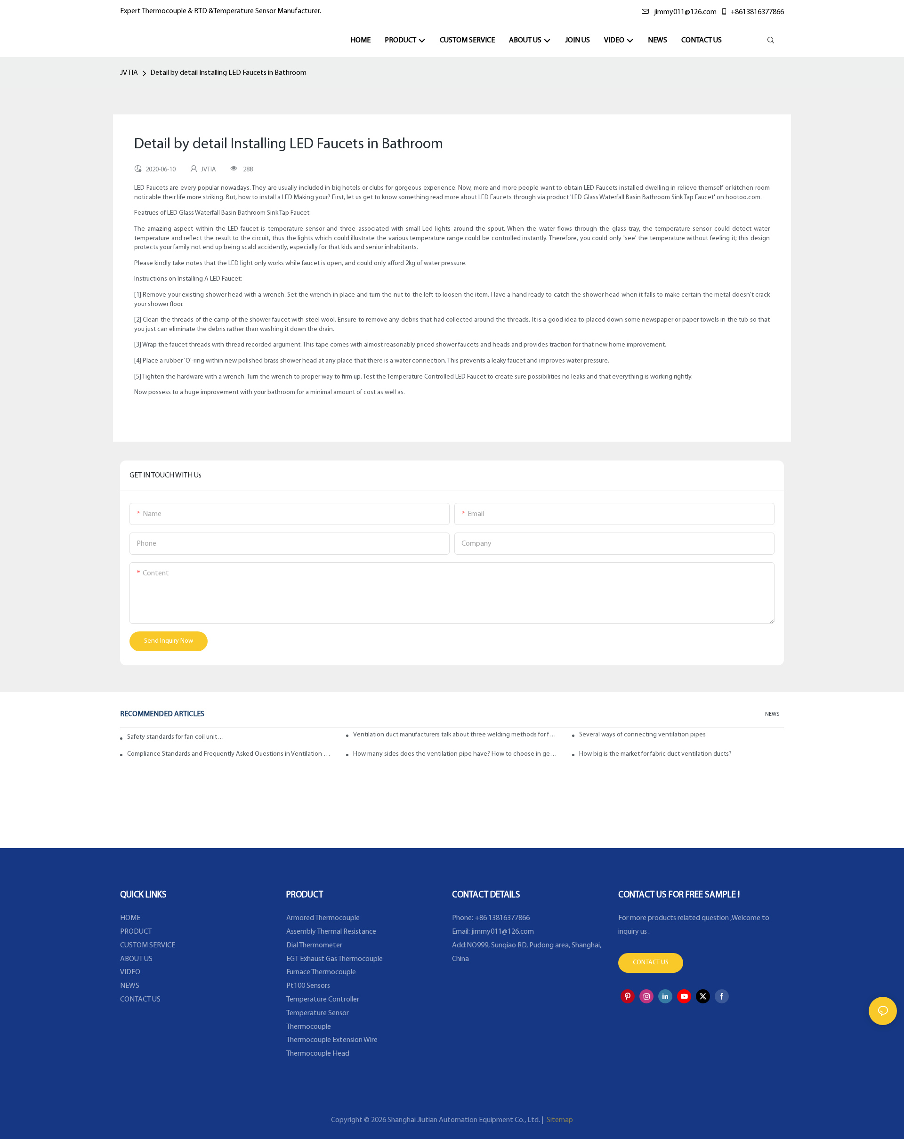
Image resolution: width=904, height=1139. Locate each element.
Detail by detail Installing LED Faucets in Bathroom (228, 73)
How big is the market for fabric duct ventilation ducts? (655, 754)
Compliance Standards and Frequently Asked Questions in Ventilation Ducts (229, 754)
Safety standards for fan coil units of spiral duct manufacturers (176, 737)
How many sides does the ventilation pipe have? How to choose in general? (455, 754)
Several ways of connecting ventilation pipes (642, 734)
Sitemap (559, 1120)
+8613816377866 (757, 12)
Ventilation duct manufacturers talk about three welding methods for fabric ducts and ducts (455, 734)
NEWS (772, 714)
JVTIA (129, 73)
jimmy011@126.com (685, 12)
